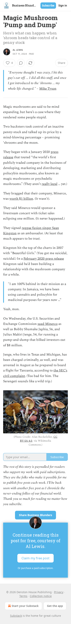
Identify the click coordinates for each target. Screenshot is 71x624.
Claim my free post (35, 558)
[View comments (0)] (21, 63)
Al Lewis (18, 50)
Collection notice (41, 596)
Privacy (58, 592)
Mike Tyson (47, 88)
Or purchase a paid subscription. (35, 568)
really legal (49, 184)
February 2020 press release (43, 258)
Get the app (55, 606)
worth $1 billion (21, 198)
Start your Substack (25, 606)
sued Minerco (47, 323)
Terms (23, 596)
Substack (16, 616)
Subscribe (48, 5)
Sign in (62, 5)
